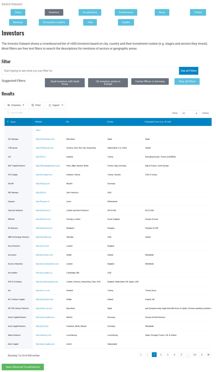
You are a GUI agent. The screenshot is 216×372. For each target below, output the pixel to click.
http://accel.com (42, 246)
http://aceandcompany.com (47, 282)
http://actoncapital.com (45, 317)
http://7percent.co (43, 210)
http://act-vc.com (43, 290)
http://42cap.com (43, 184)
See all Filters (189, 70)
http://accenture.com (44, 255)
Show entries (190, 113)
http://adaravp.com (43, 335)
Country (110, 122)
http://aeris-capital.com (45, 344)
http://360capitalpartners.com (48, 166)
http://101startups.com (45, 139)
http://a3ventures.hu (44, 228)
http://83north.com (43, 219)
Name (13, 122)
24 (194, 354)
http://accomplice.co (44, 273)
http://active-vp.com (44, 308)
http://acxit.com (42, 326)
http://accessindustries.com (47, 264)
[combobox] (190, 113)
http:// (38, 130)
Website (38, 122)
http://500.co (41, 192)
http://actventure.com (44, 299)
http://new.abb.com (43, 237)
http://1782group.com (44, 148)
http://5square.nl (42, 201)
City (67, 122)
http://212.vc (41, 157)
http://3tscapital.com (44, 175)
